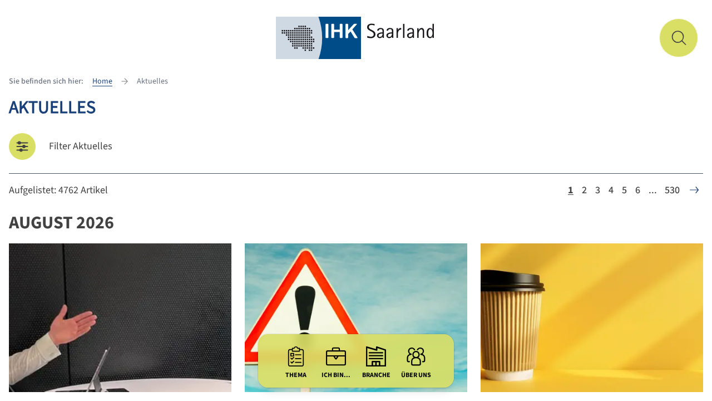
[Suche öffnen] (678, 37)
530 (672, 190)
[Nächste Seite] (694, 189)
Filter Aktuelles (80, 146)
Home (102, 81)
